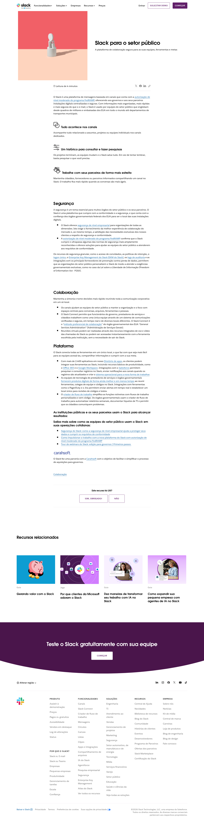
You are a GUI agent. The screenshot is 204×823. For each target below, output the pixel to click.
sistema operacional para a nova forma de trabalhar (122, 374)
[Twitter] (136, 86)
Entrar (142, 5)
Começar (180, 5)
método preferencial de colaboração (83, 324)
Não (116, 498)
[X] (174, 683)
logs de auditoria (136, 257)
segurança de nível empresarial (94, 225)
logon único (59, 257)
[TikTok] (186, 683)
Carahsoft (91, 458)
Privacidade (40, 809)
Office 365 (68, 367)
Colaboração (60, 474)
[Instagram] (163, 683)
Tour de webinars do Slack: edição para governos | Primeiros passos (96, 444)
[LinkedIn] (144, 86)
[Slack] (24, 5)
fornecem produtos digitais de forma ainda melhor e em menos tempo (97, 381)
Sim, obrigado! (93, 498)
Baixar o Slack (23, 809)
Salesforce (124, 367)
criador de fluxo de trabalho (77, 394)
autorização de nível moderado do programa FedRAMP (91, 238)
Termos (51, 809)
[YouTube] (180, 683)
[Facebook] (140, 86)
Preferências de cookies (68, 809)
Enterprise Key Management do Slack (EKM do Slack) (96, 257)
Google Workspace (88, 367)
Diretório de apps (113, 361)
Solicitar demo (159, 5)
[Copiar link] (149, 86)
